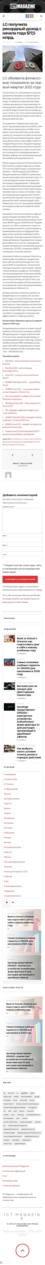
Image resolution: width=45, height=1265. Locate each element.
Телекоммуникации (12, 886)
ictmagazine (32, 1107)
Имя (4, 535)
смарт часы (8, 1144)
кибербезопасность (31, 1136)
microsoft (30, 1111)
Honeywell (7, 1100)
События (8, 876)
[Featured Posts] (7, 902)
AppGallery (24, 1093)
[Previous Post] (12, 455)
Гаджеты (20, 659)
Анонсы (7, 794)
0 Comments (21, 653)
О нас (4, 1176)
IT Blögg (38, 590)
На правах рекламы (12, 847)
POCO (13, 1115)
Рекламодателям (10, 1180)
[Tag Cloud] (13, 902)
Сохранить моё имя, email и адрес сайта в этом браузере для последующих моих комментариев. (22, 568)
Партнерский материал (26, 745)
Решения (20, 703)
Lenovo (22, 1111)
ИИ (4, 1125)
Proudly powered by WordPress (15, 1231)
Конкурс (7, 837)
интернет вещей (9, 1133)
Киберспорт (9, 832)
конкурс (6, 1140)
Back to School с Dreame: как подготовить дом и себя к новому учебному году (28, 644)
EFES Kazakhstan (26, 1097)
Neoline (6, 1115)
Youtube (37, 1122)
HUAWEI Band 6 (9, 1104)
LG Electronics (17, 439)
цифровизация (19, 1144)
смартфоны (26, 1140)
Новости (8, 852)
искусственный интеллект (13, 1136)
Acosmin (23, 1234)
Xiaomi (24, 1118)
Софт (6, 881)
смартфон (16, 1140)
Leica (15, 1111)
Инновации (9, 818)
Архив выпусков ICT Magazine (15, 1166)
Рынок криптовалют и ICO (28, 683)
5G (4, 1093)
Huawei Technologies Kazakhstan (15, 1107)
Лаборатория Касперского (17, 1125)
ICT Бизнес (9, 784)
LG (12, 439)
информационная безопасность (29, 1133)
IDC (5, 1111)
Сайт (4, 554)
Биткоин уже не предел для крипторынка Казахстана (27, 690)
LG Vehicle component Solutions (32, 439)
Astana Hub (7, 1097)
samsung (21, 1115)
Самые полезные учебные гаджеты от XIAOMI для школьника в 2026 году (28, 668)
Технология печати (12, 896)
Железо (7, 808)
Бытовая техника (24, 635)
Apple (32, 1093)
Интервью (8, 823)
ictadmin (19, 42)
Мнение (7, 842)
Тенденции (9, 891)
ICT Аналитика (32, 42)
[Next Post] (32, 455)
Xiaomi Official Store (10, 1122)
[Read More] (9, 929)
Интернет (8, 828)
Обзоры (7, 857)
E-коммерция (10, 774)
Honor (15, 1100)
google (36, 1097)
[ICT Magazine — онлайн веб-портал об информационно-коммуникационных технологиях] (22, 6)
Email (5, 545)
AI (17, 1093)
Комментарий (8, 506)
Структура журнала (11, 1185)
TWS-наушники (8, 1118)
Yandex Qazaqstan (26, 1122)
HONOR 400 (23, 1100)
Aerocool (11, 1093)
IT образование (11, 789)
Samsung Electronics (33, 1115)
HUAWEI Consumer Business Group (27, 1104)
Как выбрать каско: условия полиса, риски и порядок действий (29, 753)
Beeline (16, 1097)
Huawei (32, 1100)
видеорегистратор (28, 1129)
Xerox (18, 1118)
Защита (7, 813)
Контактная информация (13, 1171)
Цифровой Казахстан (11, 1129)
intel (9, 1111)
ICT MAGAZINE (22, 1217)
